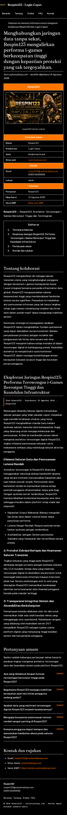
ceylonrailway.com (37, 160)
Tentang (19, 13)
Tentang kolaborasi (22, 230)
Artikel (30, 13)
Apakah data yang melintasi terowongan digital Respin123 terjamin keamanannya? (28, 707)
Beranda (6, 13)
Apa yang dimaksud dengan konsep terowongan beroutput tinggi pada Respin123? (24, 678)
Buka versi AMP (35, 203)
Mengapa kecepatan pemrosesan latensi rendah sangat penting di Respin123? (27, 719)
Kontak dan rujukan (22, 250)
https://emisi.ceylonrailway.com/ (38, 768)
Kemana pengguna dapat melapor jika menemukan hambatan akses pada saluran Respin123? (28, 733)
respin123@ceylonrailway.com (43, 171)
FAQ (41, 13)
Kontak (50, 13)
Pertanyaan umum (22, 246)
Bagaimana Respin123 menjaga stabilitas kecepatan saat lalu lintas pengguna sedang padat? (28, 693)
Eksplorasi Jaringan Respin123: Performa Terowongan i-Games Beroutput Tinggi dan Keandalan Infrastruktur (33, 238)
